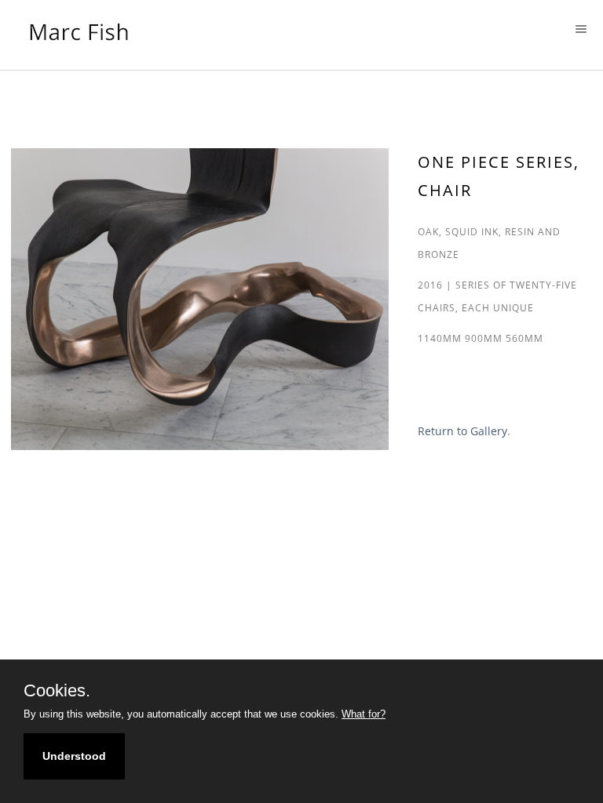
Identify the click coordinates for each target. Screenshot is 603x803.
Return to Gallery (462, 430)
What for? (364, 714)
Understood (74, 756)
